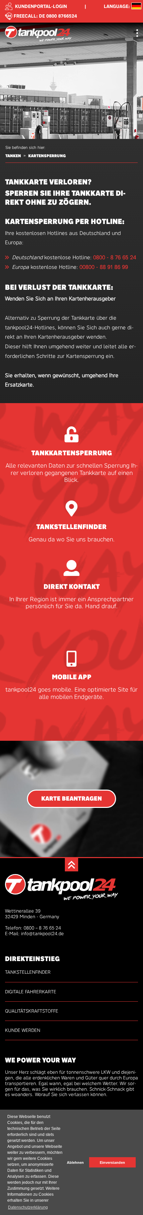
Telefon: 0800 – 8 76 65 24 (33, 928)
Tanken (13, 156)
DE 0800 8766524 (58, 16)
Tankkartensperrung (71, 453)
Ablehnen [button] (75, 1162)
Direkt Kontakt (72, 587)
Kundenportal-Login (41, 6)
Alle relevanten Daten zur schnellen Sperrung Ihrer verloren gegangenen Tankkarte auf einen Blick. (72, 473)
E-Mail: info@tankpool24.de (34, 934)
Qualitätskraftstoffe (31, 1011)
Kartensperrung (47, 156)
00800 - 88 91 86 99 (103, 267)
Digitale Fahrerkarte (30, 992)
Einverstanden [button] (112, 1162)
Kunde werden (22, 1030)
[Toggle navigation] (137, 33)
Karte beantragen (71, 799)
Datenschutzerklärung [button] (28, 1207)
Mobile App (71, 677)
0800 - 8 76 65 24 (114, 257)
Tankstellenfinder (71, 527)
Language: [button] (117, 6)
